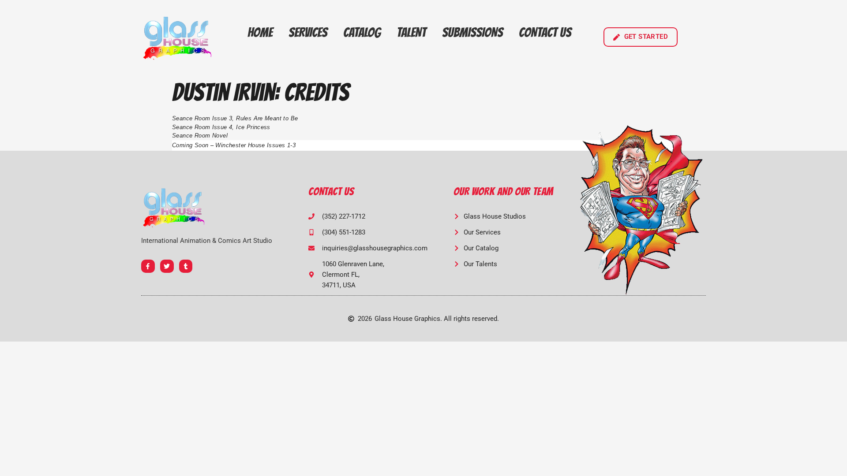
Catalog (362, 32)
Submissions (472, 32)
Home (260, 32)
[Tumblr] (186, 266)
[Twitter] (167, 266)
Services (308, 32)
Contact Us (545, 32)
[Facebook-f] (148, 266)
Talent (411, 32)
